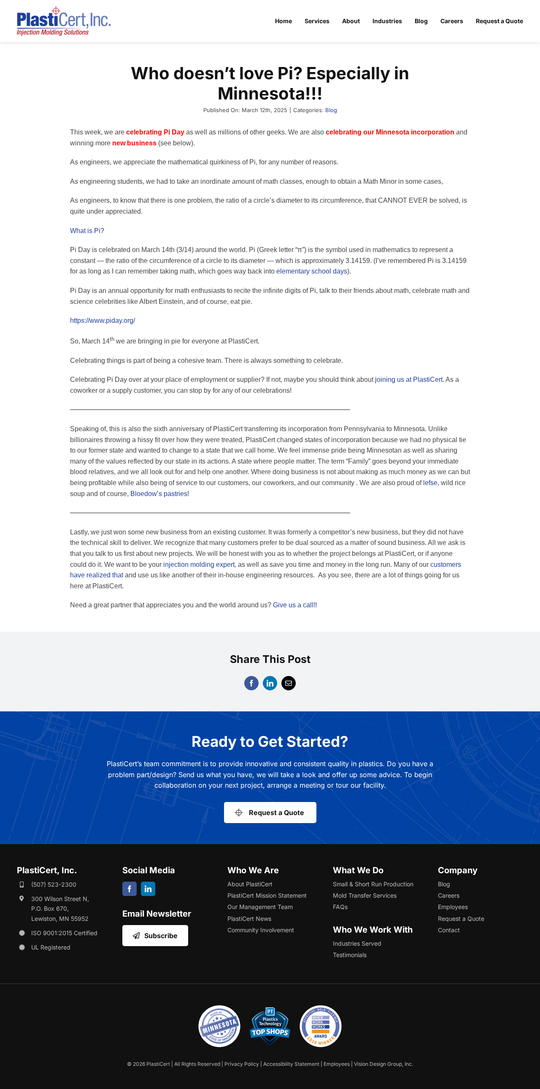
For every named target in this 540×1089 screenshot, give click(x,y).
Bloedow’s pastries (158, 493)
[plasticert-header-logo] (64, 9)
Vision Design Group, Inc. (383, 1064)
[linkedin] (148, 889)
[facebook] (129, 889)
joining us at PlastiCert (409, 379)
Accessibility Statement (291, 1064)
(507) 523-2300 (53, 884)
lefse (430, 482)
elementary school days (311, 271)
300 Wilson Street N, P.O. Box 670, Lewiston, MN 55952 (60, 909)
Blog (331, 110)
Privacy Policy (241, 1064)
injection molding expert (199, 564)
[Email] (288, 683)
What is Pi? (87, 230)
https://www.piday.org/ (102, 320)
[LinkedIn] (270, 683)
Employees (337, 1064)
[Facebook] (251, 683)
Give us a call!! (295, 605)
